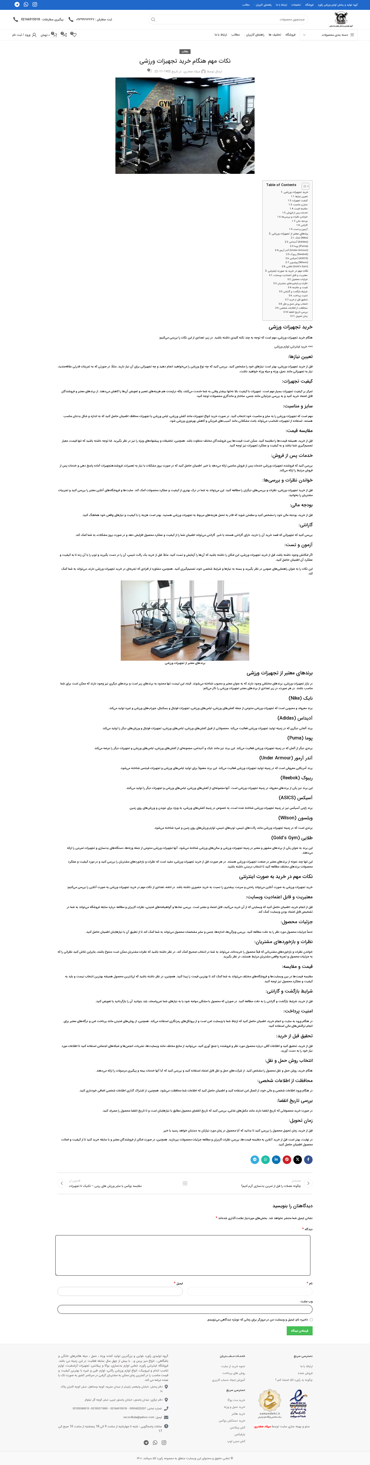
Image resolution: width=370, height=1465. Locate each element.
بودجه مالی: (302, 221)
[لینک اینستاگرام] (164, 1443)
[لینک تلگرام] (255, 1159)
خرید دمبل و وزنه (234, 1407)
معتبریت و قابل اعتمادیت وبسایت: (290, 275)
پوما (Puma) (301, 246)
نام (310, 1283)
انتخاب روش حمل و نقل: (295, 304)
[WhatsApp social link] (265, 1159)
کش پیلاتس (237, 1427)
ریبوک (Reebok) (299, 254)
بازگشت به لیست (185, 1183)
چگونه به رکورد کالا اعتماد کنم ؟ (294, 1380)
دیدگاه (307, 1229)
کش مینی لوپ (236, 1441)
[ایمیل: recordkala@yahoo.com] (166, 1417)
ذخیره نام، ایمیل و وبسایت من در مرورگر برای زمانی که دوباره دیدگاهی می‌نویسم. (257, 1319)
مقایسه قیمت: (301, 209)
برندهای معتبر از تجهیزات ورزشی (290, 234)
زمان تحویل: (302, 316)
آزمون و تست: (300, 229)
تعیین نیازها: (301, 196)
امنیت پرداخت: (300, 296)
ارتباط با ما (306, 1366)
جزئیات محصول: (300, 279)
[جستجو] (153, 19)
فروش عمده (305, 1373)
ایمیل (178, 1283)
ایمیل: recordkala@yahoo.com (142, 1417)
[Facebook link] (308, 1159)
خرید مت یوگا (236, 1400)
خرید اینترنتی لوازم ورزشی (290, 346)
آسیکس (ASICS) (299, 258)
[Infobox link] (90, 19)
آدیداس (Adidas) (298, 242)
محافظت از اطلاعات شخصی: (293, 308)
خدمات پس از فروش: (297, 213)
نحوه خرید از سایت (233, 1366)
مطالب (185, 52)
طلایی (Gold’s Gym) (297, 266)
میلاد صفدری (192, 71)
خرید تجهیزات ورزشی (296, 192)
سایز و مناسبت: (300, 205)
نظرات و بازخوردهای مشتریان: (293, 283)
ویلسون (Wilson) (299, 262)
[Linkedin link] (276, 1159)
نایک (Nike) (301, 238)
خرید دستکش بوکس (232, 1420)
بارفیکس (239, 1434)
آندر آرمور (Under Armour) (293, 250)
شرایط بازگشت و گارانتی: (295, 292)
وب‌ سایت (306, 1301)
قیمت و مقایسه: (300, 287)
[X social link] (297, 1159)
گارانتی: (304, 225)
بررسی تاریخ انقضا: (298, 312)
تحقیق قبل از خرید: (298, 300)
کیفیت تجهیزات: (300, 201)
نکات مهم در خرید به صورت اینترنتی (288, 271)
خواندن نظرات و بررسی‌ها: (295, 217)
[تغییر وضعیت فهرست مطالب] (303, 186)
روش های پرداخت (233, 1373)
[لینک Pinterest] (287, 1159)
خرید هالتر (238, 1413)
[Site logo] (340, 19)
